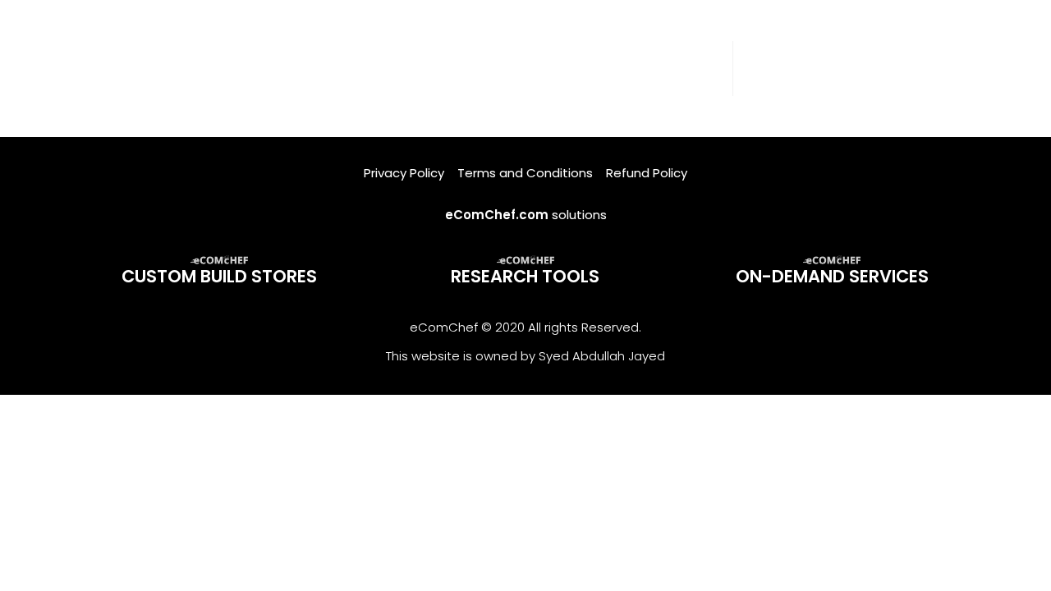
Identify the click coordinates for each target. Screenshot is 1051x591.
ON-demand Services (832, 276)
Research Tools (525, 276)
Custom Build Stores (219, 276)
